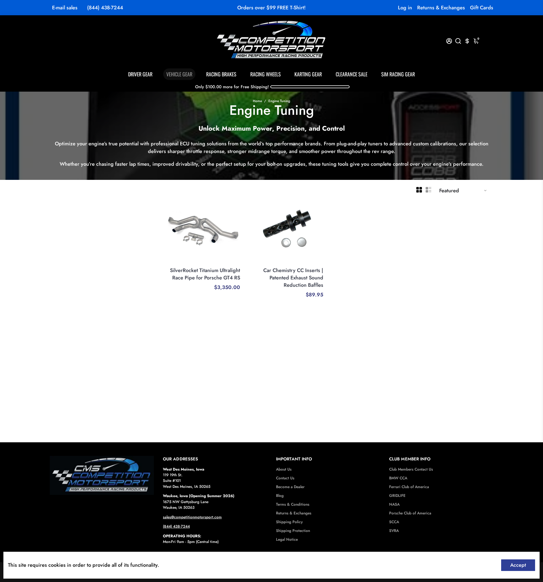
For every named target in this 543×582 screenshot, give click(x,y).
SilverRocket (229, 263)
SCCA (394, 522)
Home (257, 101)
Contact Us (285, 478)
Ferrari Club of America (409, 487)
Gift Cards (481, 7)
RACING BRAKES (221, 74)
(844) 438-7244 (105, 7)
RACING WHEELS (265, 74)
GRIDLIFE (397, 495)
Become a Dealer (290, 487)
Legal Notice (287, 539)
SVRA (394, 530)
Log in (405, 7)
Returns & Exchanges (441, 7)
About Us (284, 469)
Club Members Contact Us (411, 469)
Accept (518, 565)
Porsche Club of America (410, 513)
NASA (394, 504)
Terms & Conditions (292, 504)
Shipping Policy (289, 522)
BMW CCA (398, 478)
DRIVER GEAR (140, 74)
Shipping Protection (293, 530)
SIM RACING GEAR (398, 74)
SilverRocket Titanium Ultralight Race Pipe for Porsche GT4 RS (205, 274)
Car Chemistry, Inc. (306, 263)
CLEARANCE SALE (351, 74)
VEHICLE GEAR (179, 74)
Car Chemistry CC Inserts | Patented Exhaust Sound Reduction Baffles (293, 278)
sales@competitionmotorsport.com (192, 517)
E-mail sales (64, 7)
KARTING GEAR (308, 74)
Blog (280, 495)
